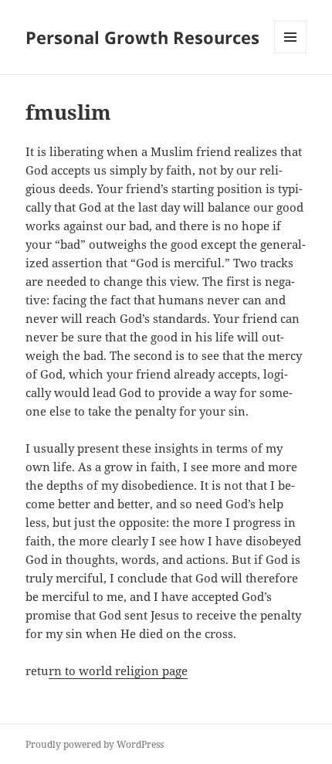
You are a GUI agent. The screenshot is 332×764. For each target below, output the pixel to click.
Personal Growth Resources (142, 37)
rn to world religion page (118, 670)
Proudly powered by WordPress (94, 744)
